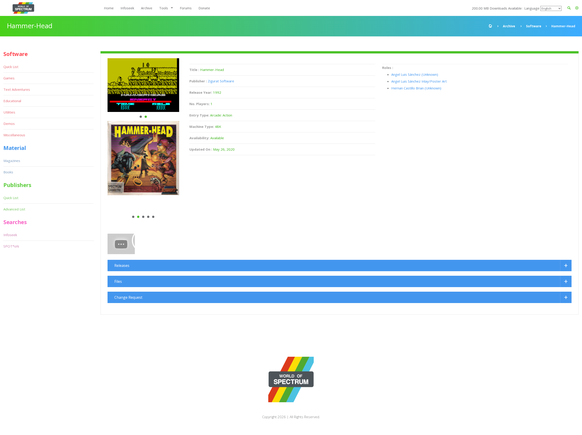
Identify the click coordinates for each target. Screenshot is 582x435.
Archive (146, 8)
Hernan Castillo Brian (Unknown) (416, 88)
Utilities (9, 112)
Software (533, 26)
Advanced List (14, 209)
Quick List (10, 66)
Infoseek (127, 8)
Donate (204, 8)
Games (9, 78)
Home (109, 8)
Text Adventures (16, 89)
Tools (163, 8)
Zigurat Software (221, 81)
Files (118, 281)
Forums (186, 8)
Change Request (128, 297)
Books (8, 172)
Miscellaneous (14, 135)
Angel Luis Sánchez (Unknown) (414, 74)
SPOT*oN (11, 246)
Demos (9, 123)
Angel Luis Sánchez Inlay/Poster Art (419, 81)
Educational (12, 101)
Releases (121, 265)
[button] (577, 8)
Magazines (11, 160)
